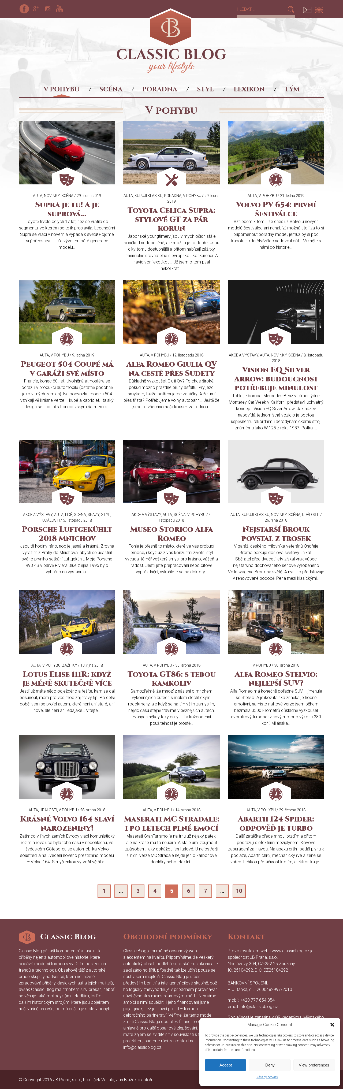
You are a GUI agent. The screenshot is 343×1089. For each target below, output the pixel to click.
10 (239, 891)
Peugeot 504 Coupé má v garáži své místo (67, 368)
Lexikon (249, 89)
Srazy (93, 514)
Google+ (36, 8)
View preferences (314, 1065)
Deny (270, 1065)
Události (51, 520)
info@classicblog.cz (142, 1047)
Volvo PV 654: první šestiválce (276, 209)
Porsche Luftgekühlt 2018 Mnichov (67, 534)
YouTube (59, 8)
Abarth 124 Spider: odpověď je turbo (276, 823)
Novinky (52, 196)
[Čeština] (307, 8)
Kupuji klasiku (148, 196)
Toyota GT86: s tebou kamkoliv (172, 679)
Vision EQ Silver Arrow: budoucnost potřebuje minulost (276, 379)
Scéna (110, 89)
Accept (225, 1065)
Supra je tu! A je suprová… (67, 209)
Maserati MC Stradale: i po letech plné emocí (171, 823)
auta (37, 196)
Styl (205, 89)
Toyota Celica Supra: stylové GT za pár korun (171, 219)
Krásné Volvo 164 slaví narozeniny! (67, 823)
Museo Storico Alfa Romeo (171, 534)
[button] (332, 1024)
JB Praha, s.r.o (263, 957)
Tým (292, 89)
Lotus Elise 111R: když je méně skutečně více (67, 679)
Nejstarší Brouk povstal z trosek (276, 534)
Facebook (24, 8)
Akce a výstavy (243, 355)
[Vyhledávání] (262, 9)
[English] (319, 8)
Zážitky (69, 665)
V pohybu (62, 89)
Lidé (68, 514)
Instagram (47, 8)
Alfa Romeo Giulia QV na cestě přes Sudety (171, 368)
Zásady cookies (267, 1077)
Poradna (159, 89)
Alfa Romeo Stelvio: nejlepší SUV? (276, 679)
